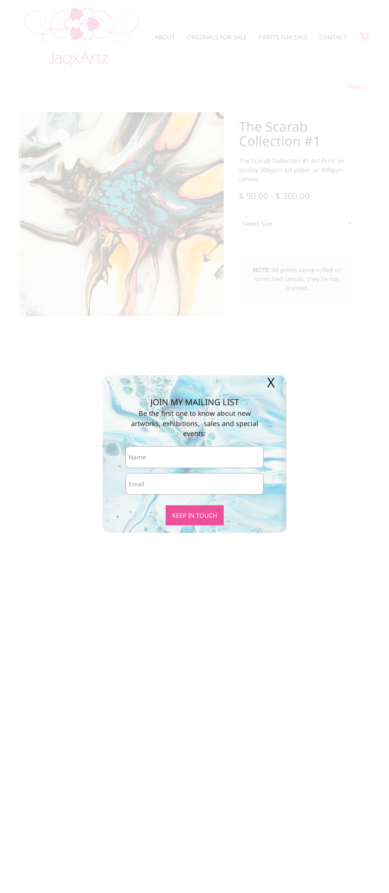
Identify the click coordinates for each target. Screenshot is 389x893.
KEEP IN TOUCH (194, 515)
